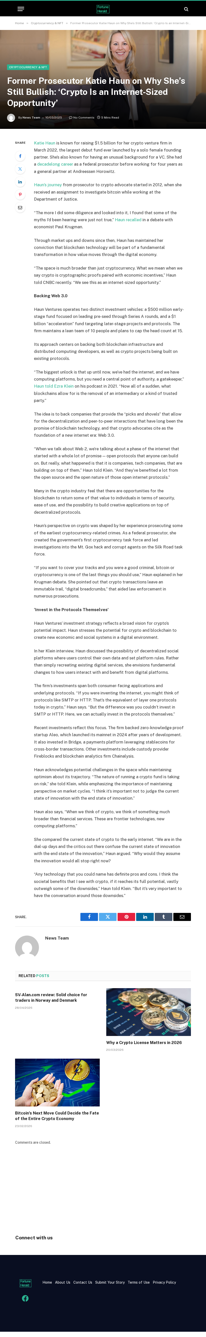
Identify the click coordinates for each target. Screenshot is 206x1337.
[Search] (185, 9)
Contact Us (83, 1282)
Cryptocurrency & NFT (28, 67)
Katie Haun (44, 142)
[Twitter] (20, 169)
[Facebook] (20, 156)
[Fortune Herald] (103, 9)
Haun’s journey (48, 184)
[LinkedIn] (20, 182)
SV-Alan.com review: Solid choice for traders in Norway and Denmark (51, 997)
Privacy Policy (164, 1282)
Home (47, 1282)
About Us (62, 1282)
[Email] (20, 207)
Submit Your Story (109, 1282)
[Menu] (21, 9)
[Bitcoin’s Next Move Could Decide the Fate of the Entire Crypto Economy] (57, 1082)
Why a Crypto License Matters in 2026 (144, 1042)
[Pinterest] (20, 195)
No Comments (83, 117)
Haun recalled (128, 219)
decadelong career (55, 164)
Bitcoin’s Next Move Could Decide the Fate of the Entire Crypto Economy (57, 1116)
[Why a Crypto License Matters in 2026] (148, 1012)
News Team (31, 117)
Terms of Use (139, 1282)
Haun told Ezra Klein (54, 386)
